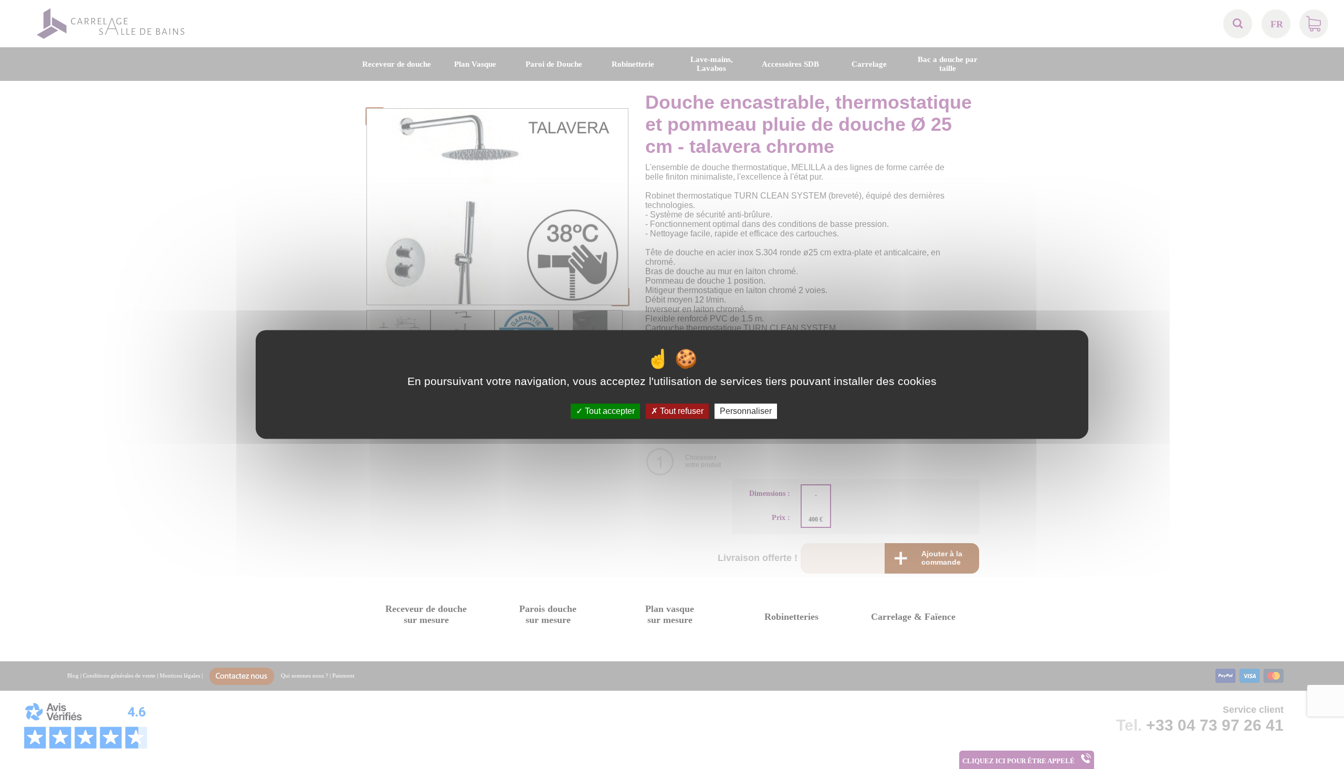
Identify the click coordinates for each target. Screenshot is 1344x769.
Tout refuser (681, 411)
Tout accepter (609, 411)
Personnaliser (746, 411)
